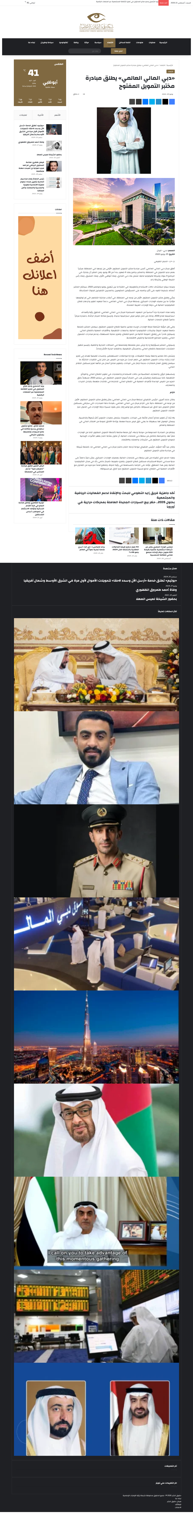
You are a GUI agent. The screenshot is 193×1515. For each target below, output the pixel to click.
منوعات (139, 42)
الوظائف (178, 1504)
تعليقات (23, 115)
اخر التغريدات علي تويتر (166, 1483)
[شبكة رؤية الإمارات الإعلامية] (96, 22)
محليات (152, 42)
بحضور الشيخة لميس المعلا (49, 155)
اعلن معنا (118, 51)
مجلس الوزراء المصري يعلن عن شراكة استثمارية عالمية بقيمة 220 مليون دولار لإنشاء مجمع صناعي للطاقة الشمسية (158, 551)
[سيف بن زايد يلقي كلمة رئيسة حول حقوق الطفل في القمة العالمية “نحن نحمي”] (96, 1223)
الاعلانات (178, 1507)
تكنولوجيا (63, 42)
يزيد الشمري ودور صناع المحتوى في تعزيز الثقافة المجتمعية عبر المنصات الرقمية (32, 390)
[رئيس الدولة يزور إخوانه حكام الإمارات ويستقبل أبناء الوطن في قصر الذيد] (96, 1130)
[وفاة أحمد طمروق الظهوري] (54, 146)
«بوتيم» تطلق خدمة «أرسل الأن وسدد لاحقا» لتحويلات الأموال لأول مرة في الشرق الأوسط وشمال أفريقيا (31, 130)
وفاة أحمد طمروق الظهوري (31, 142)
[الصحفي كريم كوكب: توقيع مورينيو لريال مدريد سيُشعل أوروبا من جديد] (96, 757)
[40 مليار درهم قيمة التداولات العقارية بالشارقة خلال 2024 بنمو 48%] (124, 535)
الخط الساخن (124, 42)
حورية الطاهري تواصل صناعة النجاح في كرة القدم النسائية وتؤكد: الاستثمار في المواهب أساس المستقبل (31, 508)
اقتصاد (110, 42)
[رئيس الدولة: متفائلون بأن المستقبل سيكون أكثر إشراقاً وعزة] (96, 664)
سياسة (98, 42)
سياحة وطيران (47, 42)
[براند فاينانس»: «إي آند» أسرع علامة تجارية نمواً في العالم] (90, 535)
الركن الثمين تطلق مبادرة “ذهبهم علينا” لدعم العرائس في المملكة (32, 469)
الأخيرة (41, 115)
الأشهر (57, 115)
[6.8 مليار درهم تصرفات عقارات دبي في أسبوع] (96, 1037)
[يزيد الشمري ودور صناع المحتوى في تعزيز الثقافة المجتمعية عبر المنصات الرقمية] (41, 373)
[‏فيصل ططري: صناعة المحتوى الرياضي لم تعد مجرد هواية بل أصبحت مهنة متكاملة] (54, 166)
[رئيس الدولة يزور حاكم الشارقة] (96, 1409)
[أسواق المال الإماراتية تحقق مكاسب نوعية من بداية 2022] (96, 1316)
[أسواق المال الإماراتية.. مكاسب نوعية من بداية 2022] (96, 944)
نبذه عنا (31, 42)
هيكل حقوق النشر (174, 1501)
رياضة (76, 42)
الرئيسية (163, 42)
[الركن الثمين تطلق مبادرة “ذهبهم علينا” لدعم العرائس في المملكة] (41, 452)
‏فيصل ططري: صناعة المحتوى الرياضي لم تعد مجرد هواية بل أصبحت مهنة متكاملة (31, 166)
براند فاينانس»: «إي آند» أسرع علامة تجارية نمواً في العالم (91, 548)
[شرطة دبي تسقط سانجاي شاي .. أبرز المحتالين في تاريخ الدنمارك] (96, 850)
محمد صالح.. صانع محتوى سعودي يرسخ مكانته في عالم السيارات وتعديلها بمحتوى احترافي (32, 430)
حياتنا (86, 42)
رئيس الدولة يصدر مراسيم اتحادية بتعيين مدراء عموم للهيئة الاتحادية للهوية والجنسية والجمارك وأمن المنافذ (32, 185)
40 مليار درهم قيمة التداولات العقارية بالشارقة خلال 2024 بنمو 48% (125, 549)
